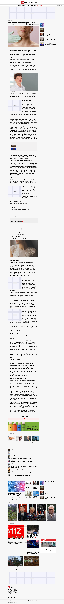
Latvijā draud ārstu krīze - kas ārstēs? (36, 497)
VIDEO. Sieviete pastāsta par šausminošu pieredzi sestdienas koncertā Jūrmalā (26, 145)
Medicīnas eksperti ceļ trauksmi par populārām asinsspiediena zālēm (49, 24)
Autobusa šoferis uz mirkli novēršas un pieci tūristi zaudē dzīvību (22, 450)
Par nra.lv (9, 600)
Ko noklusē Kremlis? (14, 464)
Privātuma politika (17, 600)
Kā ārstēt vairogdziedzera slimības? (27, 442)
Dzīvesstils (23, 5)
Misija (13, 600)
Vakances (33, 600)
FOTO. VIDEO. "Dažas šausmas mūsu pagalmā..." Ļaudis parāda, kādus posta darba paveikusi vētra (15, 568)
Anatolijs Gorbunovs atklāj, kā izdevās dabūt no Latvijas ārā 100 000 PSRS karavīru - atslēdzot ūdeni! (24, 467)
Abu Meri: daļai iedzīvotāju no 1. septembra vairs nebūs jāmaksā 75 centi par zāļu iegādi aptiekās (36, 487)
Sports (35, 5)
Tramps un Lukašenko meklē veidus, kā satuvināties (20, 475)
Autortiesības (26, 600)
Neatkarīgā (19, 5)
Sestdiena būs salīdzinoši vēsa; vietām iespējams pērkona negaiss (22, 452)
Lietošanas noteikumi (21, 600)
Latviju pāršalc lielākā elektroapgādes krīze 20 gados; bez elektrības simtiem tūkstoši (32, 536)
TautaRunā (27, 5)
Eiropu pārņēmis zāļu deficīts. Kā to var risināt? (28, 486)
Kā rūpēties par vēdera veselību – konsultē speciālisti (28, 497)
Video (9, 502)
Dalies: (20, 416)
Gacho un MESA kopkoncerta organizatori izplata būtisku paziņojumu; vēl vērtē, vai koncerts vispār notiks (33, 551)
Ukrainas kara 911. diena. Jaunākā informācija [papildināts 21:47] (22, 458)
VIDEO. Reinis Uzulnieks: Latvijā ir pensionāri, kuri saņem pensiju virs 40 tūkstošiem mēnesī (50, 34)
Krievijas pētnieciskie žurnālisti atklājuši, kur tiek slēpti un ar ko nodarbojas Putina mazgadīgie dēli (25, 472)
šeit (22, 221)
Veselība (10, 20)
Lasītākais (43, 21)
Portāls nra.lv (9, 24)
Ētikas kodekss (30, 600)
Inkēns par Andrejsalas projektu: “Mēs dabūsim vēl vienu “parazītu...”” (25, 148)
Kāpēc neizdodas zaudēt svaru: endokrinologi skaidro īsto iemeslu (19, 442)
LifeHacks (31, 5)
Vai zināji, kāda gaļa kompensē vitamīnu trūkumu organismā (11, 442)
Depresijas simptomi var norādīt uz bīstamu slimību (35, 442)
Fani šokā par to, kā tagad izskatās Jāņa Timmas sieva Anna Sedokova (23, 469)
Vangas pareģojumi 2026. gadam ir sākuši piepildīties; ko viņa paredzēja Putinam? (50, 43)
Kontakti (36, 600)
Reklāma (11, 600)
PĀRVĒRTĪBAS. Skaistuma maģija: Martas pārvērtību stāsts (21, 461)
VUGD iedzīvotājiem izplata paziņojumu (15, 539)
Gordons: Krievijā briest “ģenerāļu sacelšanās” (19, 455)
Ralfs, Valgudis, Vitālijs (34, 2)
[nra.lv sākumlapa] (25, 2)
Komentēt (23, 418)
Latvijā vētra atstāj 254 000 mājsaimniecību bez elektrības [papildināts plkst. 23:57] (50, 39)
